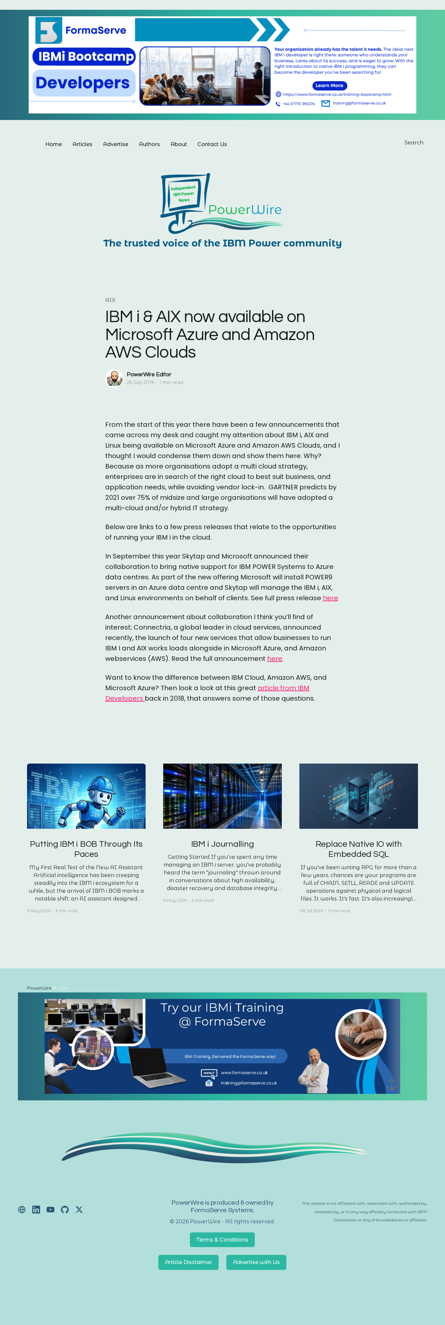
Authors (149, 144)
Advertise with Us (256, 1262)
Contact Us (212, 144)
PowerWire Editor (149, 375)
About (178, 144)
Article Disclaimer (188, 1262)
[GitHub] (65, 1209)
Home (53, 144)
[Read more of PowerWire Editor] (114, 378)
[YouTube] (50, 1209)
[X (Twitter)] (79, 1209)
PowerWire (39, 987)
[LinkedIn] (36, 1209)
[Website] (22, 1209)
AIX (110, 300)
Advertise (115, 144)
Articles (82, 144)
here (330, 598)
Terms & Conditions (222, 1240)
